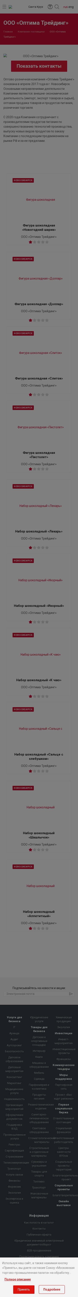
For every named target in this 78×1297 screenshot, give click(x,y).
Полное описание (18, 1279)
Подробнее (51, 1289)
